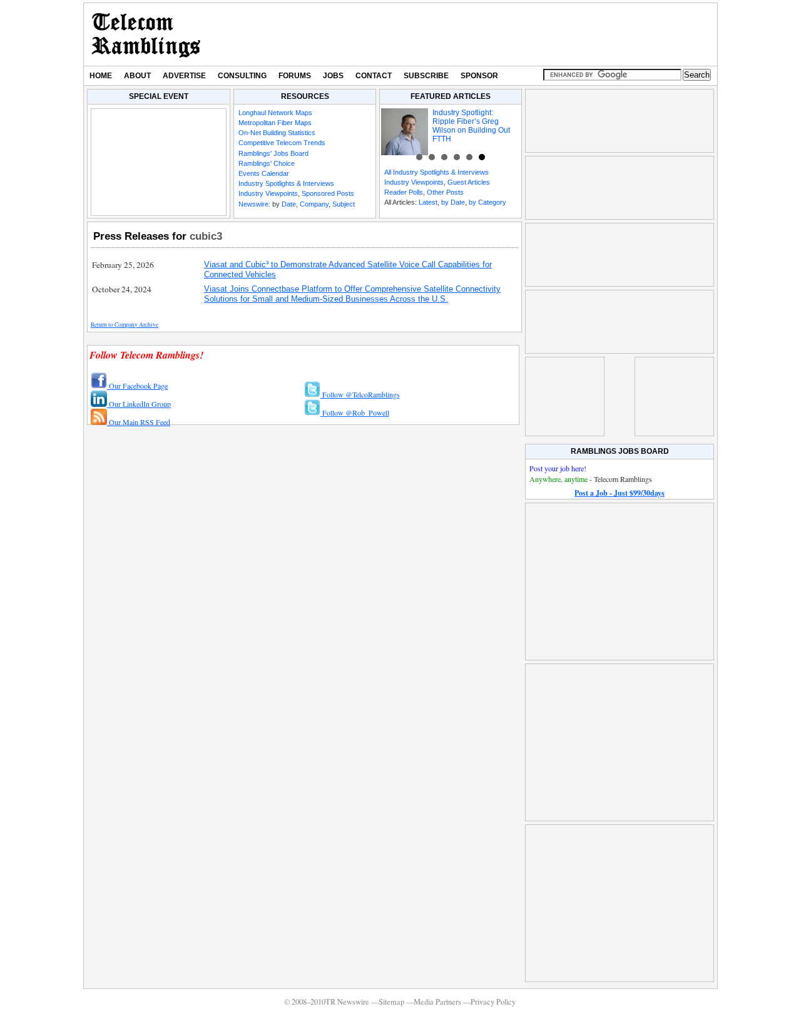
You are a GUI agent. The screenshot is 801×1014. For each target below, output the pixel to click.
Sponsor (479, 75)
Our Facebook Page (137, 386)
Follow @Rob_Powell (354, 412)
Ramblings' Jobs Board (273, 153)
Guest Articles (468, 182)
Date (289, 204)
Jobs (333, 75)
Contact (373, 75)
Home (100, 75)
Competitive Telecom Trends (281, 142)
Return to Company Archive (124, 324)
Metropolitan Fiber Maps (275, 122)
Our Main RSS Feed (138, 422)
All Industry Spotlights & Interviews (436, 172)
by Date (453, 202)
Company (314, 204)
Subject (343, 204)
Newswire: (254, 204)
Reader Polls (403, 192)
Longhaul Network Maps (275, 112)
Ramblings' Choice (266, 163)
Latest (428, 202)
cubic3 (206, 236)
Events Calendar (263, 173)
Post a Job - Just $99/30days (619, 493)
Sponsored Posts (328, 193)
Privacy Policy (493, 1001)
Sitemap (391, 1001)
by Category (487, 202)
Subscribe (426, 75)
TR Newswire (146, 34)
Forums (294, 75)
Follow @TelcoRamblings (360, 394)
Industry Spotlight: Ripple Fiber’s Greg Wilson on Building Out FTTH (471, 125)
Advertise (184, 75)
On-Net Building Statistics (276, 132)
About (137, 75)
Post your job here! (557, 468)
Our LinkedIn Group (139, 404)
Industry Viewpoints (268, 193)
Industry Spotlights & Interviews (286, 183)
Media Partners (437, 1001)
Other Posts (445, 192)
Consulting (242, 75)
